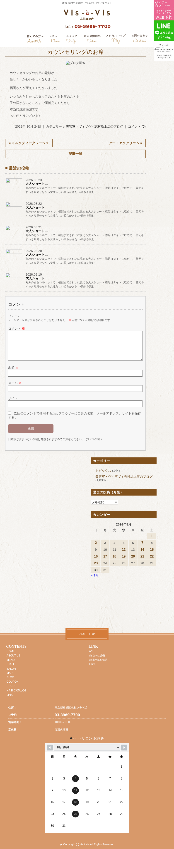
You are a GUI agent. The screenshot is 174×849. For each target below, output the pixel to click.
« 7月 (95, 575)
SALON (11, 668)
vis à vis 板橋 (97, 655)
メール (15, 383)
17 (105, 556)
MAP (9, 673)
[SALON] (92, 39)
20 (133, 556)
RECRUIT (13, 686)
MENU (11, 659)
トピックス (103, 470)
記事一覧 (75, 153)
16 (96, 556)
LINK (10, 694)
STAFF (11, 664)
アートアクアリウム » (125, 143)
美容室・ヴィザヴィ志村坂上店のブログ (94, 126)
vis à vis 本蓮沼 (98, 659)
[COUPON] (116, 39)
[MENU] (54, 39)
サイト (13, 398)
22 (152, 556)
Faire (92, 664)
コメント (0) (137, 126)
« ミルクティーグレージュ (29, 143)
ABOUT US (13, 655)
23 (96, 563)
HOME (11, 651)
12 (124, 549)
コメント (16, 328)
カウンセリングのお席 (75, 52)
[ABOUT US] (35, 39)
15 (152, 549)
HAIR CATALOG (16, 690)
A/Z (91, 651)
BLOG (10, 677)
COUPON (13, 681)
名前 (13, 368)
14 (142, 549)
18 (114, 556)
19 (124, 556)
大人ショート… (37, 183)
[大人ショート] (14, 183)
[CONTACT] (139, 39)
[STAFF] (72, 39)
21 (142, 556)
